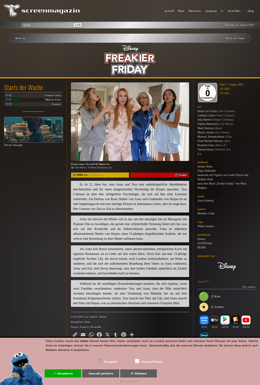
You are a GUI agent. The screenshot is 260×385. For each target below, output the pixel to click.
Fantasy (84, 327)
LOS (78, 25)
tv (222, 11)
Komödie (96, 327)
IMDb (79, 174)
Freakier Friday (53, 95)
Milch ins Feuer (235, 38)
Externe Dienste (151, 361)
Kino (17, 95)
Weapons (56, 104)
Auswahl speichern (100, 373)
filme (181, 11)
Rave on (20, 38)
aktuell (169, 11)
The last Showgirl (13, 145)
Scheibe (219, 306)
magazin (211, 11)
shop (250, 11)
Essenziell (110, 361)
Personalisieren (130, 381)
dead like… (235, 11)
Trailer (183, 175)
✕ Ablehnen (138, 373)
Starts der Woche (23, 87)
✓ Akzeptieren (63, 373)
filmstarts (194, 11)
